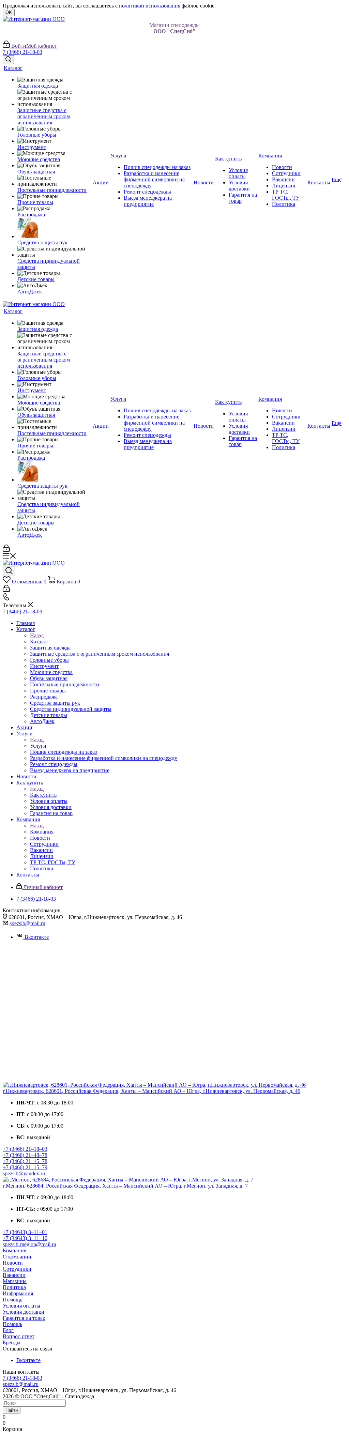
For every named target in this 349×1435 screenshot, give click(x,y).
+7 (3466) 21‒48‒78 (25, 1155)
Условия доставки (23, 1312)
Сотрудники (17, 1269)
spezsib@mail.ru (27, 923)
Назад (37, 635)
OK (8, 12)
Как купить (43, 795)
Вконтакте (37, 937)
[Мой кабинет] (6, 550)
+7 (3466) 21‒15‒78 (25, 1161)
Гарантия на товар (24, 1318)
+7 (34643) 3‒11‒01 (25, 1232)
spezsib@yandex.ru (24, 1173)
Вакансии (14, 1275)
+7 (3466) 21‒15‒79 (25, 1167)
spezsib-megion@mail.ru (29, 1244)
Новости (13, 1263)
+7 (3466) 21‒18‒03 (25, 1149)
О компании (17, 1257)
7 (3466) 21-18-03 (22, 52)
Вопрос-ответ (18, 1336)
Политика (14, 1287)
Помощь (12, 1299)
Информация (18, 1293)
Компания (42, 832)
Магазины (15, 1281)
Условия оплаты (21, 1306)
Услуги (38, 746)
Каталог (39, 641)
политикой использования (149, 6)
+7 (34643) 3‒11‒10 (25, 1238)
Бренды (11, 1342)
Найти (11, 1410)
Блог (8, 1330)
